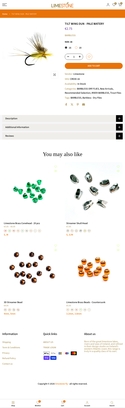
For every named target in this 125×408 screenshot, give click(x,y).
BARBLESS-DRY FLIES (88, 88)
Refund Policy (9, 358)
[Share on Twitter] (72, 104)
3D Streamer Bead (13, 302)
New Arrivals (106, 88)
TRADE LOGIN (49, 347)
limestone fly (61, 383)
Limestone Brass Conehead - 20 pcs (22, 223)
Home (4, 14)
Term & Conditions (11, 347)
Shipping (6, 342)
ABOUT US (48, 342)
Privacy (5, 353)
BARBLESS (76, 97)
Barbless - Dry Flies (92, 97)
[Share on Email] (83, 104)
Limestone (78, 74)
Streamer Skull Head (77, 223)
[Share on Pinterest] (77, 104)
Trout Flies (115, 93)
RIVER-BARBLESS (100, 93)
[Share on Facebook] (66, 104)
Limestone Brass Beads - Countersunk (85, 302)
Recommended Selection (78, 93)
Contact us (7, 363)
